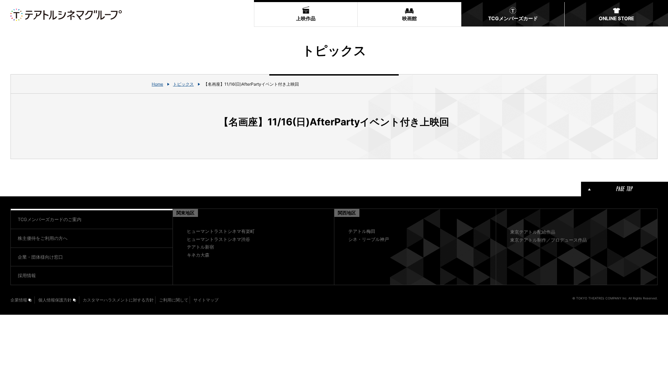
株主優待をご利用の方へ (42, 238)
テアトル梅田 (361, 231)
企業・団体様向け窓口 (40, 257)
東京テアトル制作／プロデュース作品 (548, 240)
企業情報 (18, 300)
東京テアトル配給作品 (532, 232)
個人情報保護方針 (55, 300)
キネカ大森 (198, 255)
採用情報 (27, 275)
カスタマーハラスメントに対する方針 (118, 300)
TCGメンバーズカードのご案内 (49, 219)
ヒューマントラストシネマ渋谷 (218, 239)
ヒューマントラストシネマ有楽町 (221, 231)
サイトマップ (205, 300)
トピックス (183, 84)
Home (157, 84)
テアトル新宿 (200, 247)
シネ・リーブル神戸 (368, 239)
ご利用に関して (173, 300)
